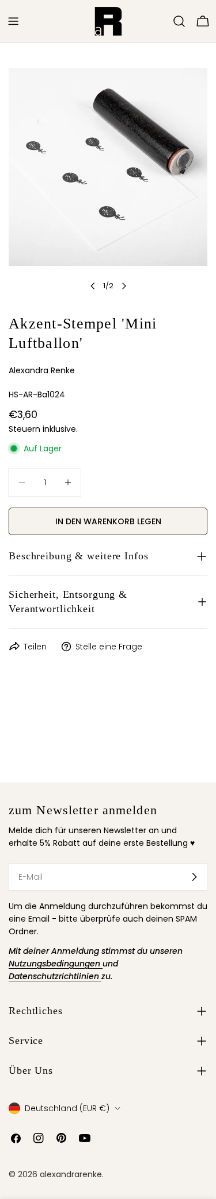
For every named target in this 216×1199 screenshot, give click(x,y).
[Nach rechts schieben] (124, 286)
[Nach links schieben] (93, 286)
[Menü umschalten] (13, 21)
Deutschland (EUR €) (67, 1108)
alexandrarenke (71, 1174)
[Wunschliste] (163, 21)
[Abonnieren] (194, 877)
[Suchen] (179, 21)
